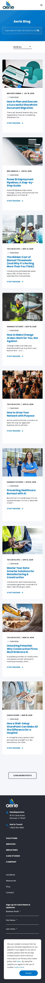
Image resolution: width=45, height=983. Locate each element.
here (19, 961)
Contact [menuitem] (10, 892)
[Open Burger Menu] (41, 5)
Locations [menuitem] (10, 874)
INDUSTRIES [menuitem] (12, 850)
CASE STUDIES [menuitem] (13, 856)
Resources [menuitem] (11, 880)
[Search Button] (38, 30)
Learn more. (19, 967)
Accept (29, 973)
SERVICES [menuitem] (10, 844)
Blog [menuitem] (8, 886)
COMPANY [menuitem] (11, 861)
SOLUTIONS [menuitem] (11, 838)
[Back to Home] (8, 5)
